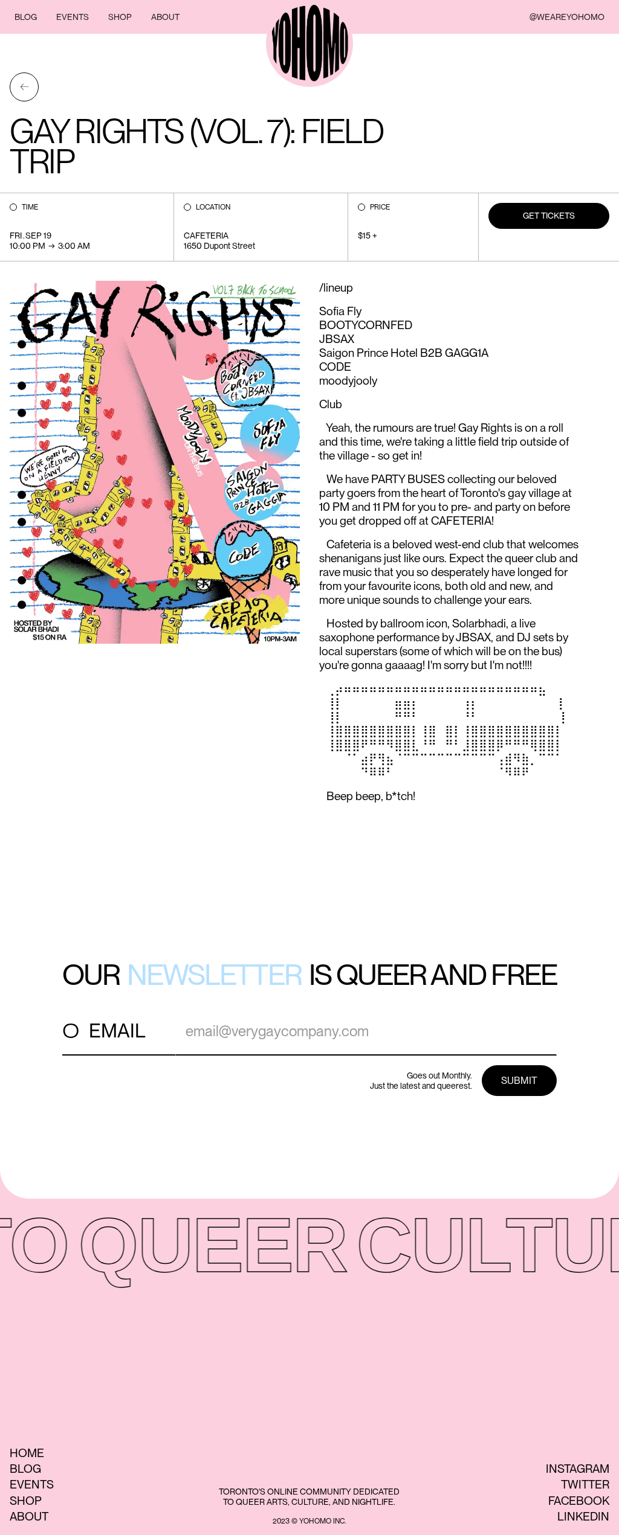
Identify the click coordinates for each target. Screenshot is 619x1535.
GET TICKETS (549, 215)
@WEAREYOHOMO (567, 17)
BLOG (26, 17)
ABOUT (165, 17)
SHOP (120, 17)
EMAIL (117, 1030)
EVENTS (72, 17)
